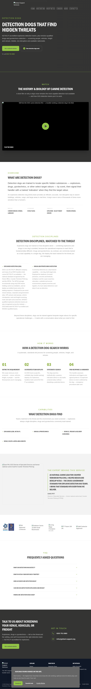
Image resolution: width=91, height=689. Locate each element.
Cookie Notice (85, 684)
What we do (50, 9)
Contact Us (73, 9)
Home (33, 9)
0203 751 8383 (10, 54)
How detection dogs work (32, 48)
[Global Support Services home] (20, 6)
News (66, 9)
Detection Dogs (52, 666)
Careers (60, 9)
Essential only (29, 683)
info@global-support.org (79, 669)
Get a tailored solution (11, 48)
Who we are (40, 9)
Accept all (18, 683)
